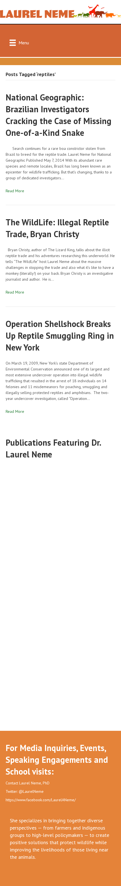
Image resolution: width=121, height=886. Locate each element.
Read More (15, 190)
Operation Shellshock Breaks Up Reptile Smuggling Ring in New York (60, 335)
